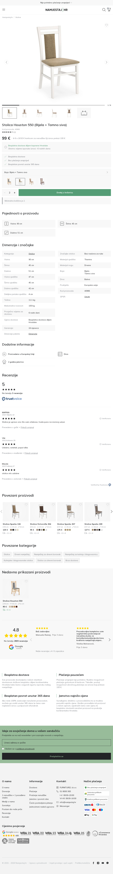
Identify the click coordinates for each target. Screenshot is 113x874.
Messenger (65, 806)
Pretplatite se (56, 756)
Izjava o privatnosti (38, 863)
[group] (50, 638)
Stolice (18, 17)
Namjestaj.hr (7, 17)
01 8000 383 (65, 791)
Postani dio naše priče (12, 809)
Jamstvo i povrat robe (39, 799)
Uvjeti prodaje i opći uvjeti (60, 863)
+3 (46, 530)
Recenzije (6, 813)
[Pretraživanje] (104, 9)
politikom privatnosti (25, 749)
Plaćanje (33, 791)
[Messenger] (108, 863)
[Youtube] (104, 863)
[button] (56, 2)
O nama (5, 787)
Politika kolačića (82, 863)
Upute (87, 296)
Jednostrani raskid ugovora (41, 807)
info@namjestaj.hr (68, 802)
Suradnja (6, 805)
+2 (102, 530)
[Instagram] (99, 863)
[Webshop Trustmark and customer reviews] (23, 841)
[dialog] (29, 147)
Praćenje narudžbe (37, 795)
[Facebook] (94, 863)
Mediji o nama (8, 801)
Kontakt (5, 817)
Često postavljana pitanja (41, 803)
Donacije (6, 791)
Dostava (33, 787)
